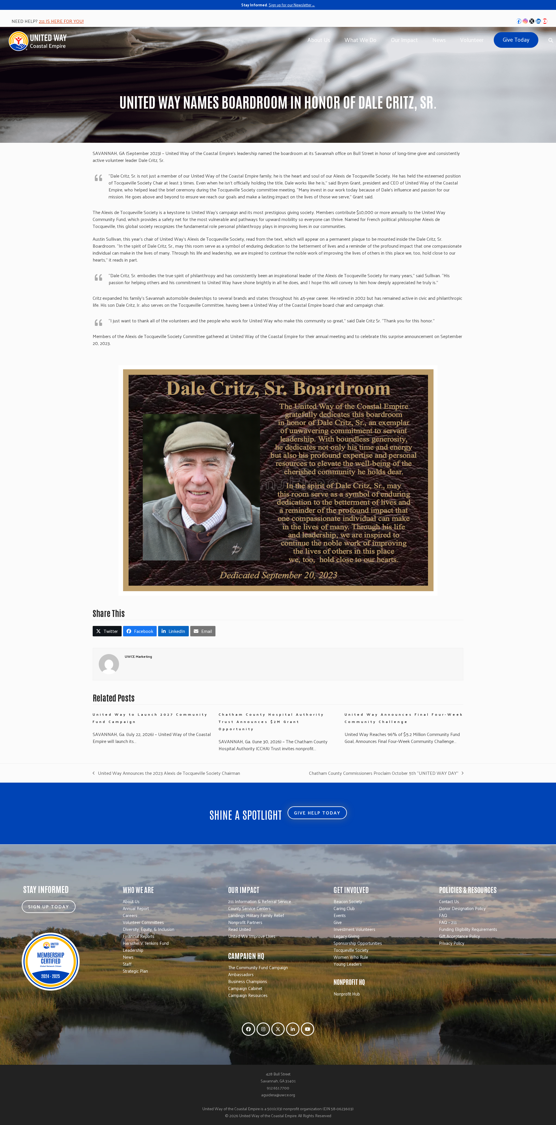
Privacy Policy (451, 943)
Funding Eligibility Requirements (468, 929)
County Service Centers (249, 908)
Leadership (133, 950)
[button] (107, 631)
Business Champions (247, 981)
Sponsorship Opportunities (358, 943)
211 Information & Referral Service (259, 901)
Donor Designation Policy (462, 908)
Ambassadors (241, 974)
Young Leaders (348, 964)
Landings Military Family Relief (256, 915)
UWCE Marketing (138, 656)
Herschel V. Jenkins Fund (146, 943)
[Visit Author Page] (109, 663)
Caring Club (344, 908)
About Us (131, 901)
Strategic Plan (135, 971)
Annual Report (136, 908)
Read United (239, 929)
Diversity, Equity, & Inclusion (148, 929)
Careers (130, 915)
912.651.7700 (278, 1087)
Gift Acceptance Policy (459, 936)
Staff (127, 964)
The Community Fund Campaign (258, 967)
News (128, 957)
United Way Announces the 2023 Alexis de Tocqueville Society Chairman (166, 773)
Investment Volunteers (354, 929)
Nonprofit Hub (347, 994)
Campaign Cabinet (245, 988)
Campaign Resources (248, 995)
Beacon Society (348, 901)
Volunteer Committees (143, 922)
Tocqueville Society (351, 950)
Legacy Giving (346, 936)
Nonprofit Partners (245, 922)
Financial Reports (138, 936)
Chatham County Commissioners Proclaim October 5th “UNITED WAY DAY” (383, 773)
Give (338, 922)
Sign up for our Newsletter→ (292, 4)
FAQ (443, 915)
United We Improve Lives (251, 936)
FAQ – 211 (448, 922)
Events (340, 915)
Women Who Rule (351, 957)
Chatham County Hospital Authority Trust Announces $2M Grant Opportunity (271, 721)
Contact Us (449, 901)
